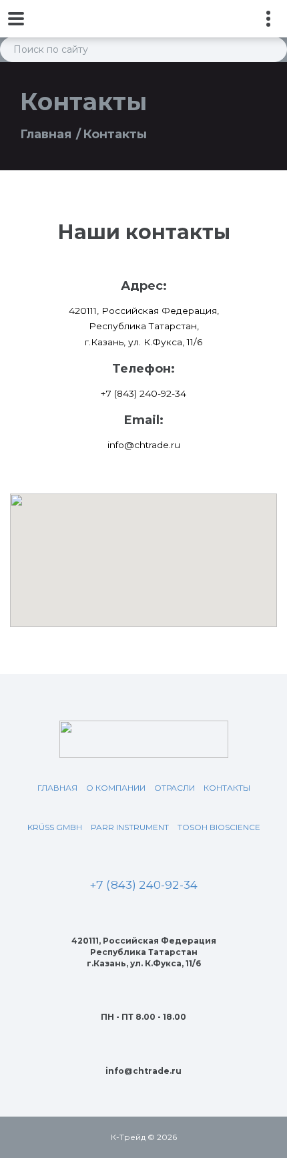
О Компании (116, 788)
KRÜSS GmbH (54, 827)
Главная (45, 134)
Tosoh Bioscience (219, 827)
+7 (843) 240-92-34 (143, 885)
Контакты (227, 788)
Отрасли (174, 788)
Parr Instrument (130, 827)
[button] (143, 552)
